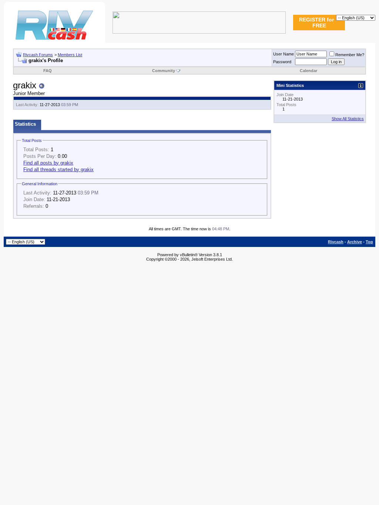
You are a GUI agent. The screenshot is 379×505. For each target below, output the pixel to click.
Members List (70, 54)
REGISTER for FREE (316, 22)
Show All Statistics (348, 118)
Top (369, 242)
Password (282, 62)
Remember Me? (349, 54)
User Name (283, 54)
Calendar (308, 70)
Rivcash (335, 242)
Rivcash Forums (38, 54)
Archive (354, 242)
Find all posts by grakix (48, 163)
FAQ (47, 70)
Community (163, 70)
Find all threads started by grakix (58, 169)
